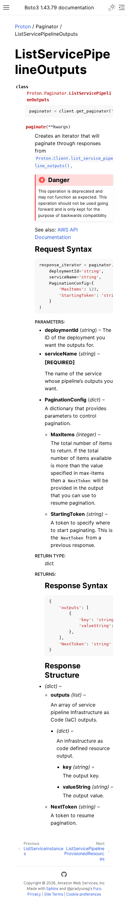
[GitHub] (64, 875)
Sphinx (52, 888)
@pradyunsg (78, 888)
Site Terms (53, 894)
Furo (97, 888)
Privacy (34, 894)
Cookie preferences (83, 894)
